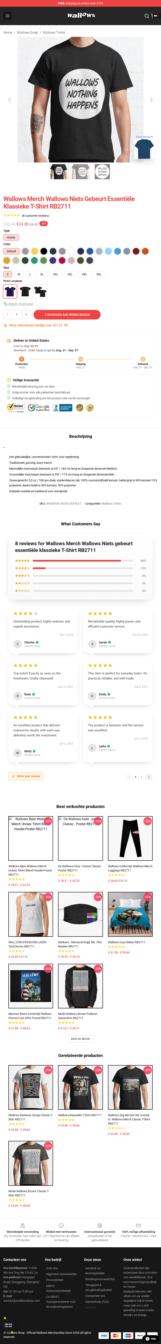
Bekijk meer (80, 1038)
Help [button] (153, 1338)
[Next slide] (151, 99)
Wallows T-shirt (54, 33)
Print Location (12, 281)
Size (6, 267)
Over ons (52, 1268)
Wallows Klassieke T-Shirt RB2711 (80, 1115)
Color (6, 244)
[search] (146, 15)
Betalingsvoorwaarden (100, 1279)
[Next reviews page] (149, 777)
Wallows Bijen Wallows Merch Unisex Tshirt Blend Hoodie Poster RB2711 (30, 870)
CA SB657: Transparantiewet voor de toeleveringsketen (61, 1301)
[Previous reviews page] (128, 777)
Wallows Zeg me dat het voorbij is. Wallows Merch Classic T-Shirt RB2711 (129, 1119)
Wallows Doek (27, 33)
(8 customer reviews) (35, 215)
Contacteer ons (95, 1296)
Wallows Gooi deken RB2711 (126, 942)
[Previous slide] (9, 99)
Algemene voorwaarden (61, 1274)
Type (6, 230)
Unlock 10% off (8, 1325)
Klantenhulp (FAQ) (97, 1301)
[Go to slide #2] (80, 171)
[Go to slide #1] (59, 171)
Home (7, 33)
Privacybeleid (54, 1280)
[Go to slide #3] (102, 171)
